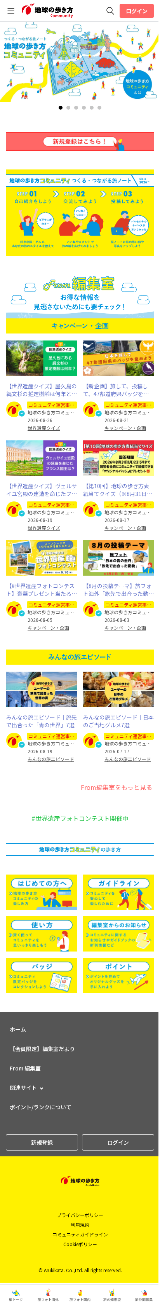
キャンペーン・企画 (125, 428)
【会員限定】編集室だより (42, 1049)
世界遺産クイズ (44, 428)
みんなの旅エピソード (51, 759)
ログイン (137, 11)
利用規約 (80, 1224)
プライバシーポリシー (80, 1215)
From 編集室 (25, 1068)
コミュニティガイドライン (80, 1234)
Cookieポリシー (80, 1244)
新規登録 (42, 1142)
